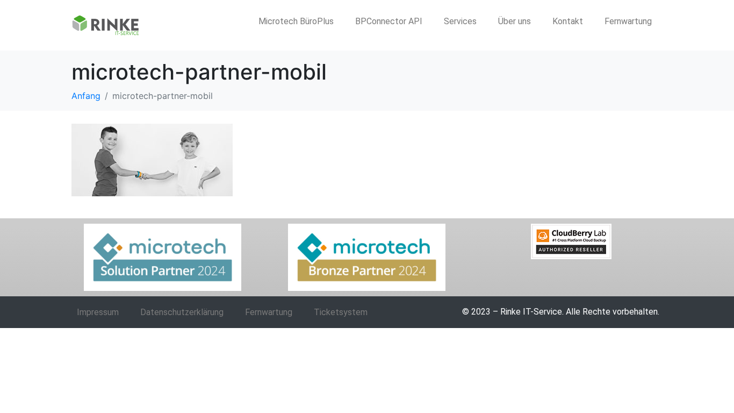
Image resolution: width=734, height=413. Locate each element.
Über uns (514, 21)
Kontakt (567, 21)
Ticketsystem (341, 312)
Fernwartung (628, 21)
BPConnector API (388, 21)
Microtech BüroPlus (296, 21)
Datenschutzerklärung (182, 312)
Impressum (98, 312)
